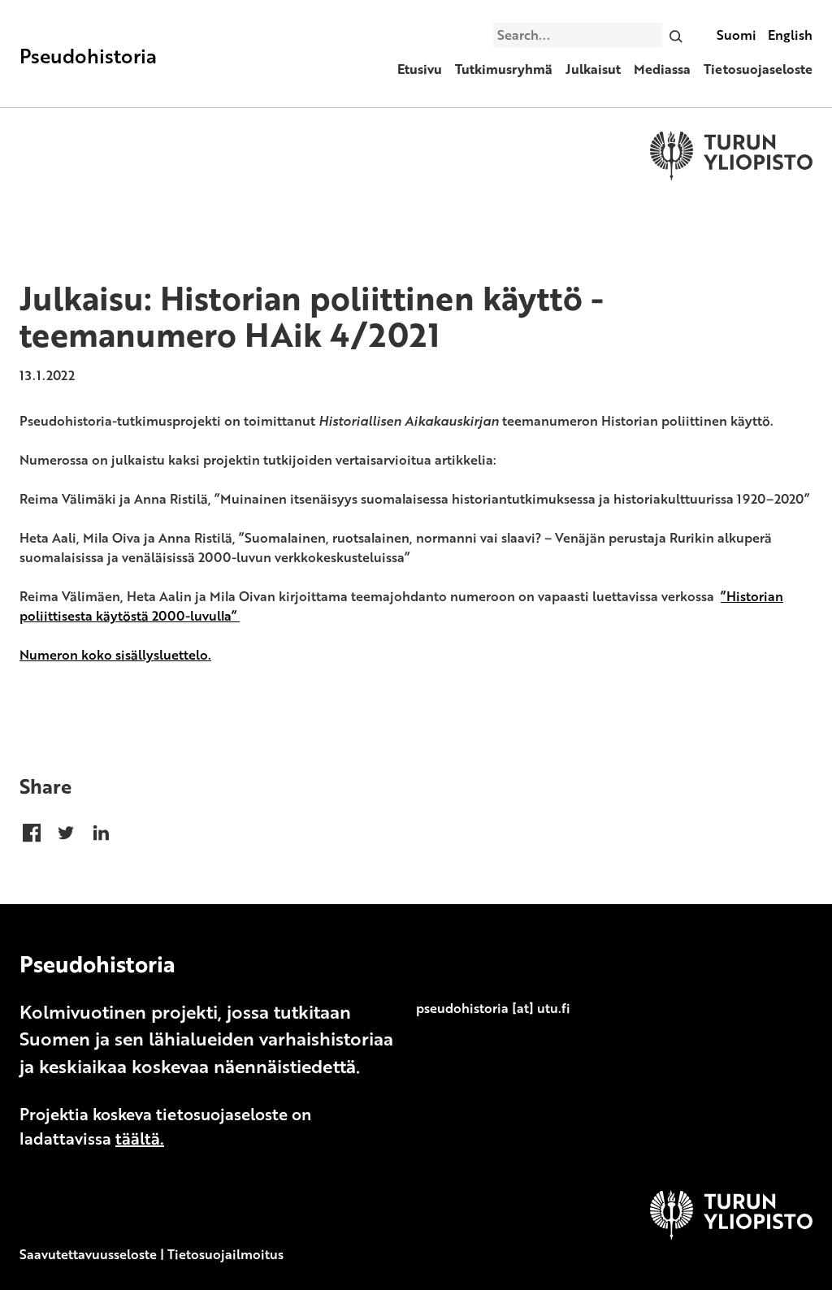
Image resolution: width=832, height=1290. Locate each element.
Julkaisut (593, 69)
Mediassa (662, 69)
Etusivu (419, 69)
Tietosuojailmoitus (225, 1254)
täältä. (139, 1138)
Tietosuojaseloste (758, 69)
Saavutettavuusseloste (88, 1254)
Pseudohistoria (88, 55)
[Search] (676, 35)
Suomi (736, 35)
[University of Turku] (731, 1235)
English (790, 35)
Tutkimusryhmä (503, 69)
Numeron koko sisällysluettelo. (115, 654)
